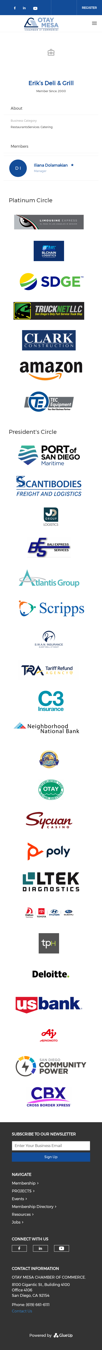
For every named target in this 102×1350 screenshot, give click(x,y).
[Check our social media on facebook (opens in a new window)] (15, 9)
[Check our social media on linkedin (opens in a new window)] (25, 9)
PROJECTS (22, 1191)
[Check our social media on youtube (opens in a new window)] (35, 9)
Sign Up (50, 1157)
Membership (24, 1183)
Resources (21, 1214)
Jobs (16, 1222)
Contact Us (22, 1311)
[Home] (41, 23)
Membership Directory (32, 1206)
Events (18, 1199)
